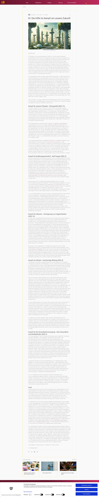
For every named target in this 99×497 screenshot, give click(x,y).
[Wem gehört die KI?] (49, 466)
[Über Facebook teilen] (28, 451)
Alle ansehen (74, 459)
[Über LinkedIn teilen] (34, 451)
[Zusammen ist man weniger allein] (68, 466)
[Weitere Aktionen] (70, 14)
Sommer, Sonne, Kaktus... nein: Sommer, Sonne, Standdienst (30, 473)
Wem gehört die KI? (47, 472)
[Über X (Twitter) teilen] (31, 451)
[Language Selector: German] (87, 2)
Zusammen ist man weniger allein (67, 473)
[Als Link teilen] (37, 451)
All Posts (24, 6)
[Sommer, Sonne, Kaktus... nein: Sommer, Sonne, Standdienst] (31, 466)
